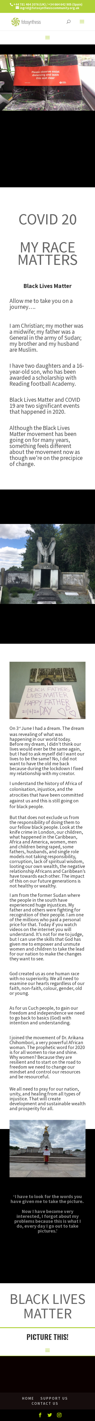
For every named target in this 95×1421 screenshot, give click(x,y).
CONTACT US (45, 1403)
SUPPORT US (54, 1398)
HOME (28, 1398)
